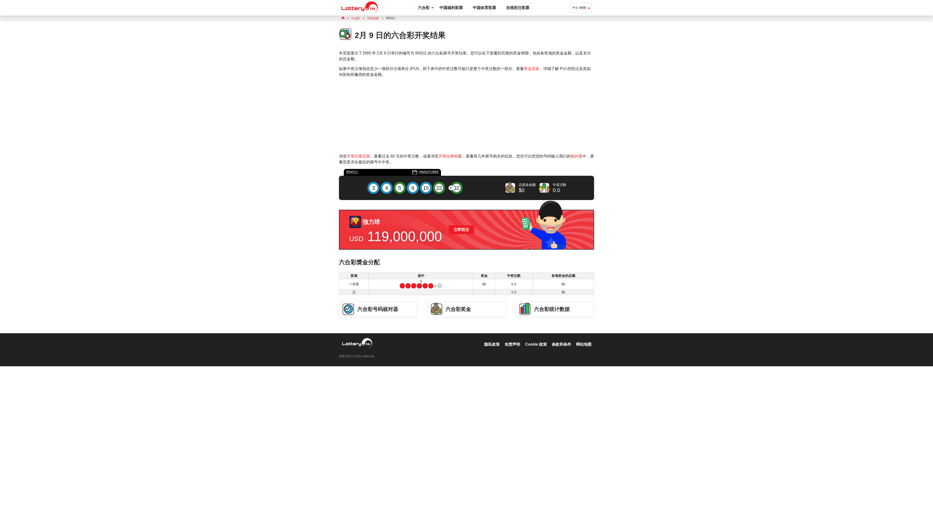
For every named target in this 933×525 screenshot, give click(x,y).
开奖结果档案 (450, 156)
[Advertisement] (466, 115)
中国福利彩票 (451, 8)
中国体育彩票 (484, 8)
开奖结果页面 (358, 156)
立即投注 (461, 230)
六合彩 (424, 8)
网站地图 (584, 344)
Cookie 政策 (536, 344)
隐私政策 (492, 344)
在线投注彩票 (517, 8)
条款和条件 (561, 344)
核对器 (576, 156)
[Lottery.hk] (359, 13)
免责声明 (512, 344)
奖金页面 (531, 69)
